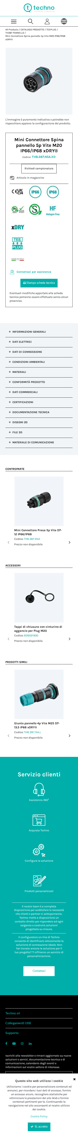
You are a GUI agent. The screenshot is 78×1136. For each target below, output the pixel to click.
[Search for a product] (30, 21)
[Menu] (13, 21)
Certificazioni (22, 402)
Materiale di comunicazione (33, 442)
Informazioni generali (29, 331)
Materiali (19, 372)
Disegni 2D (20, 422)
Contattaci (39, 971)
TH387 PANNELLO (14, 32)
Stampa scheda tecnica (40, 283)
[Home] (39, 8)
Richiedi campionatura (39, 168)
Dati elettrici (22, 342)
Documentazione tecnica (30, 412)
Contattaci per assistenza (34, 272)
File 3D (17, 432)
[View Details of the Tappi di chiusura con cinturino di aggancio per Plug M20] (39, 598)
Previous (8, 542)
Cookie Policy (39, 1116)
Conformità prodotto (28, 382)
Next (70, 542)
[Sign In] (47, 21)
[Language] (64, 21)
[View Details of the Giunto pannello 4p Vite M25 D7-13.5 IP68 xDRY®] (39, 694)
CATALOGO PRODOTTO (32, 29)
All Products (11, 29)
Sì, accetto (41, 1126)
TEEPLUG (51, 29)
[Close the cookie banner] (74, 1079)
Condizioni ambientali (28, 362)
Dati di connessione (27, 352)
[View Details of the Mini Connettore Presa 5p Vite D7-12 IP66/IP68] (39, 501)
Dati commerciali (25, 392)
